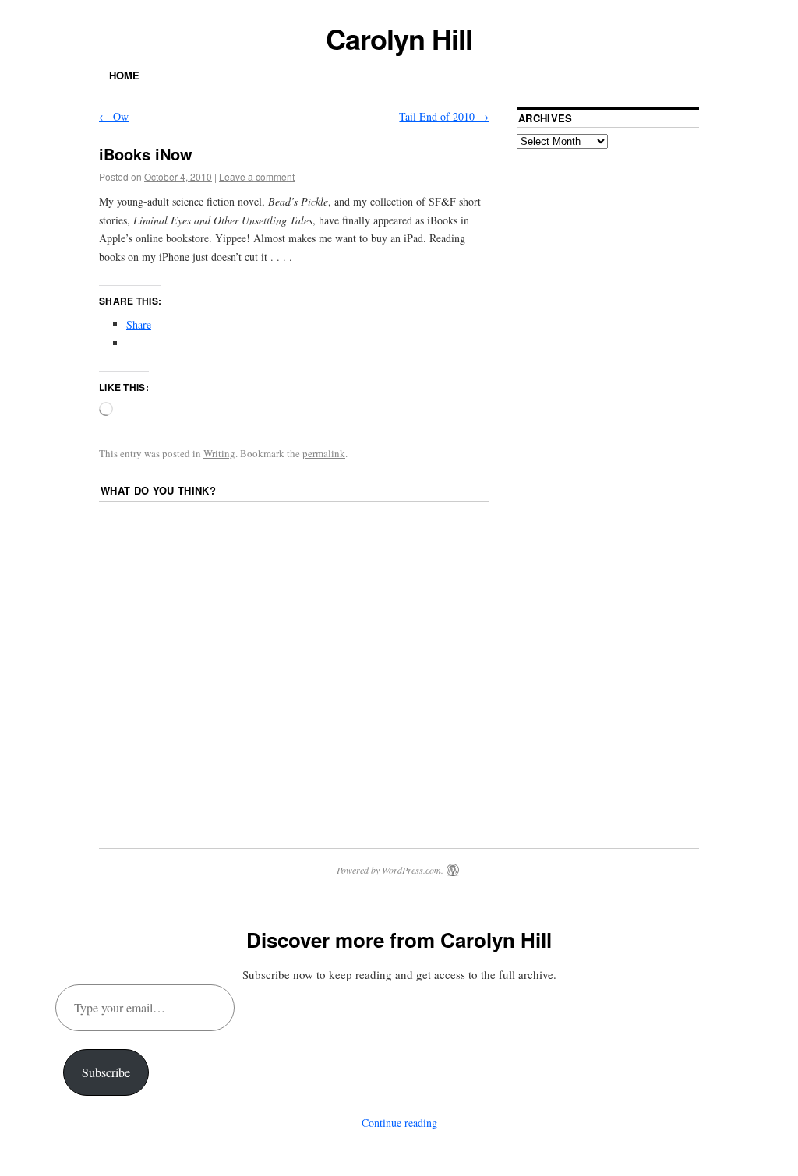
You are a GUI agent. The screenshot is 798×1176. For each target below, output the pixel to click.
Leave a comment (257, 176)
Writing (219, 453)
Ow (114, 116)
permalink (323, 453)
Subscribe (106, 1072)
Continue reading (399, 1122)
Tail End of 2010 (444, 116)
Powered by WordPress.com (389, 870)
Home (124, 75)
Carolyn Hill (398, 38)
